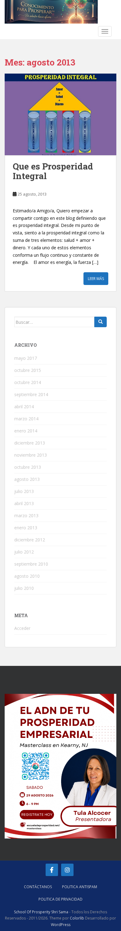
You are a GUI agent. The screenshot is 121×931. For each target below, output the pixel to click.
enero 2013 (25, 528)
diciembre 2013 (29, 443)
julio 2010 (24, 588)
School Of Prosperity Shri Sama (41, 912)
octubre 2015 (27, 370)
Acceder (22, 628)
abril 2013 (24, 503)
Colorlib (77, 918)
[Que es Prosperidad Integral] (60, 115)
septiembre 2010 (31, 564)
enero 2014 (25, 431)
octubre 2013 (27, 467)
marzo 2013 (26, 515)
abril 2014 (24, 406)
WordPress (60, 924)
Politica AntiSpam (79, 886)
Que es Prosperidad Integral (53, 171)
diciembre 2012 (29, 540)
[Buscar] (100, 322)
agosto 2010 (27, 576)
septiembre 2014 (31, 394)
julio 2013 (24, 491)
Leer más (96, 278)
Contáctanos (38, 886)
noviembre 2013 (30, 455)
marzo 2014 (26, 419)
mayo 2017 (25, 358)
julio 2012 (24, 552)
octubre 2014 (27, 382)
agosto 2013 (27, 479)
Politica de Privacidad (60, 899)
